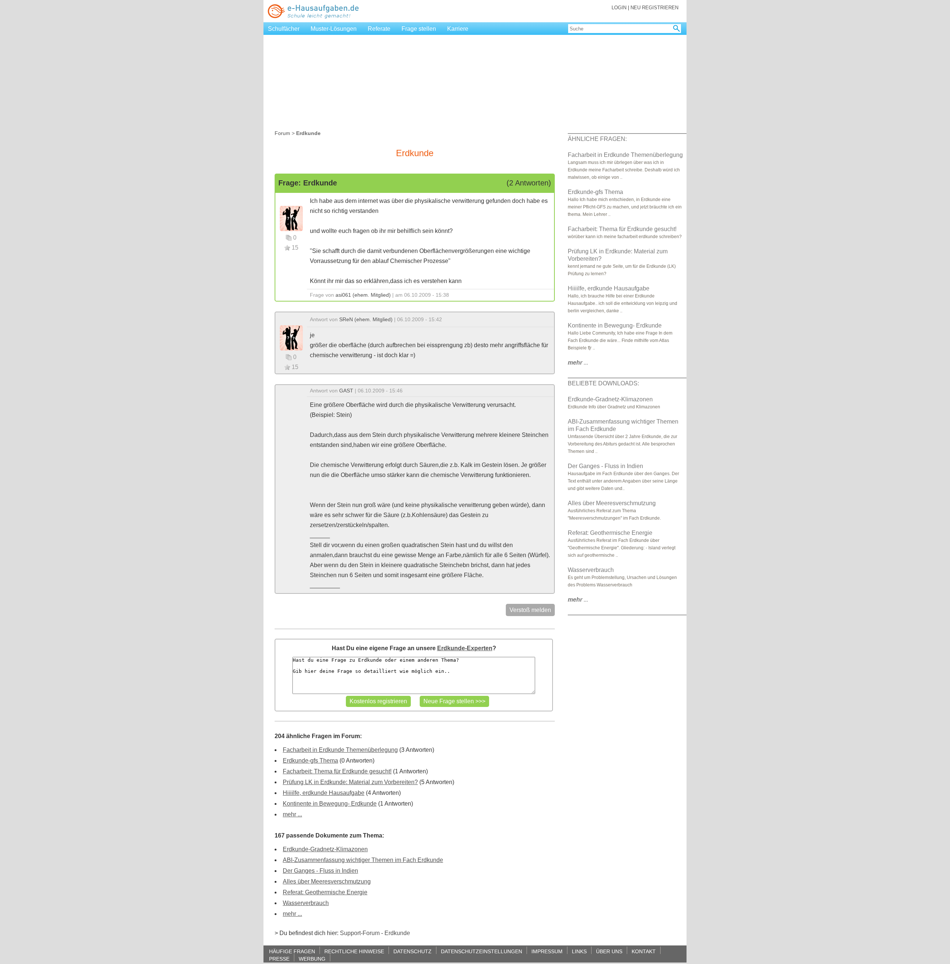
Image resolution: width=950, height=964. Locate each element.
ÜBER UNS (609, 951)
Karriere (457, 29)
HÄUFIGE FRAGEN (292, 951)
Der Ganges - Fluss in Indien (320, 871)
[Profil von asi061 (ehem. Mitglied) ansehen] (291, 218)
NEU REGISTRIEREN (654, 7)
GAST (346, 391)
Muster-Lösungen (334, 29)
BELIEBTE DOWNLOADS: (603, 383)
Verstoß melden (530, 610)
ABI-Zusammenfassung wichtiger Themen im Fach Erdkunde (363, 860)
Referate (379, 29)
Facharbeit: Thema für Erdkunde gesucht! (337, 771)
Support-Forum (360, 933)
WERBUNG (312, 958)
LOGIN (619, 7)
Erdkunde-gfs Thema (310, 760)
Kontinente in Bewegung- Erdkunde (330, 803)
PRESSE (279, 958)
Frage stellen (419, 29)
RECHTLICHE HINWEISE (354, 951)
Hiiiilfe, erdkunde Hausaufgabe (323, 793)
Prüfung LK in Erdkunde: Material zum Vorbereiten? (350, 782)
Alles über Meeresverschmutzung (327, 881)
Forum (282, 133)
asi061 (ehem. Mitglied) (363, 295)
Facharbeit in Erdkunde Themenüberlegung (340, 750)
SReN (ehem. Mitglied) (366, 319)
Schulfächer (283, 29)
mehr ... (292, 814)
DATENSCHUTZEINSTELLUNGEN (481, 951)
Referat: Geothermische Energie (325, 892)
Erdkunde (397, 933)
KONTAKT (644, 951)
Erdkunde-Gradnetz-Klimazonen (325, 849)
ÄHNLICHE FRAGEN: (597, 139)
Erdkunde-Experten (464, 648)
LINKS (579, 951)
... (578, 362)
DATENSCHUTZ (412, 951)
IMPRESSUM (547, 951)
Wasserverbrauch (306, 903)
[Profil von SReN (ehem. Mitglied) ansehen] (291, 337)
